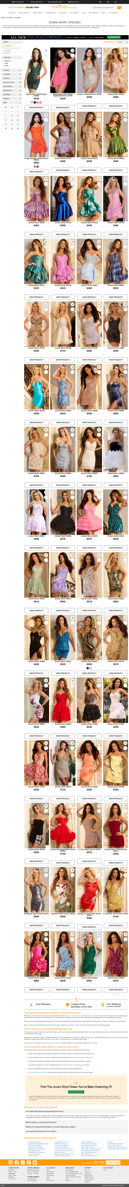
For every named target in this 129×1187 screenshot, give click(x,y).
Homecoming (50, 1171)
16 (12, 120)
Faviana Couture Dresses (36, 1152)
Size (5, 102)
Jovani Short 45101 (63, 978)
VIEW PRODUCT (36, 108)
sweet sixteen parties (66, 1065)
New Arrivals (93, 13)
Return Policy (88, 1175)
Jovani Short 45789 (63, 348)
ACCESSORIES (113, 13)
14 (6, 120)
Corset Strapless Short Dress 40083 (62, 850)
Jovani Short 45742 (63, 158)
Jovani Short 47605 (36, 787)
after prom (88, 1057)
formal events (87, 1016)
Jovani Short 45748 (63, 285)
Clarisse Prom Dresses (35, 1147)
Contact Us (87, 1171)
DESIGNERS (74, 13)
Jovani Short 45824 (89, 285)
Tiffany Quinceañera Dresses (117, 1147)
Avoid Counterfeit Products (73, 1177)
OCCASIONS (63, 13)
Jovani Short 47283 (89, 724)
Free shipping (74, 2)
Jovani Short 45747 (36, 285)
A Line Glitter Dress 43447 (89, 849)
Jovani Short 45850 (63, 473)
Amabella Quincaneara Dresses (38, 1143)
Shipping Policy (89, 1177)
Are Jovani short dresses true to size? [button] (41, 1131)
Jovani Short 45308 (116, 787)
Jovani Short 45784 (89, 348)
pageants (90, 1053)
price (5, 42)
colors (6, 74)
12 (18, 116)
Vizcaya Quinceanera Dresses (117, 1149)
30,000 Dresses (18, 2)
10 (12, 116)
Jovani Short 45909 (89, 536)
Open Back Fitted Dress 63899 (36, 95)
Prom (48, 1170)
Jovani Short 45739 (116, 223)
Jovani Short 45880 (116, 473)
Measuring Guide (70, 1175)
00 (12, 107)
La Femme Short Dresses (63, 1149)
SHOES (103, 13)
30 (18, 128)
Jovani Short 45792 (36, 348)
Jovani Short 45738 (63, 223)
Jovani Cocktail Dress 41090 (89, 94)
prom (69, 1016)
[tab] (76, 1111)
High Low (8, 61)
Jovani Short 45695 (36, 223)
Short (6, 65)
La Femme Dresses (61, 1147)
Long (6, 63)
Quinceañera (50, 1173)
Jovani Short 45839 (36, 411)
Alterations (87, 1173)
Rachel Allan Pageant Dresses (90, 1149)
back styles (8, 82)
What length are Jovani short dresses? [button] (41, 1122)
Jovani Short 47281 (116, 724)
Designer (18, 17)
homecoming (75, 1016)
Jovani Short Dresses (61, 1142)
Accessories (50, 1180)
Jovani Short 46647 (63, 661)
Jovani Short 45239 (36, 849)
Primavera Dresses (87, 1142)
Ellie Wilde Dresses (34, 1150)
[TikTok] (23, 1162)
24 (18, 124)
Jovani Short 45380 (89, 787)
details (6, 98)
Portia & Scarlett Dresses (63, 1156)
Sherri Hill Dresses (87, 1154)
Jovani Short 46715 (116, 661)
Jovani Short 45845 (63, 411)
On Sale (7, 50)
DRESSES (12, 13)
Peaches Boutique (108, 1185)
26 (6, 128)
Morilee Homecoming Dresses (64, 1154)
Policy (2, 1185)
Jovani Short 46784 (116, 94)
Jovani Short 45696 (116, 158)
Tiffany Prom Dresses (114, 1145)
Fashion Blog (69, 1170)
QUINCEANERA (50, 13)
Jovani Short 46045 (116, 536)
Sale (48, 1177)
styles (6, 70)
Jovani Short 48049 (63, 787)
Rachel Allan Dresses (88, 1147)
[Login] (115, 2)
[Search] (119, 7)
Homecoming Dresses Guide (74, 1173)
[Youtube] (35, 1162)
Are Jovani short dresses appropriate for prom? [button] (44, 1111)
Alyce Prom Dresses (34, 1142)
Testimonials (88, 1180)
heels (42, 1043)
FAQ (67, 1179)
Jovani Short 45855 (89, 473)
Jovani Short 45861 (36, 536)
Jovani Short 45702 (89, 158)
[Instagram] (11, 1162)
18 (18, 120)
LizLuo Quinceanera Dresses (64, 1150)
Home (3, 17)
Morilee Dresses (60, 1152)
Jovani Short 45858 (116, 411)
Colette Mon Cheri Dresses (36, 1149)
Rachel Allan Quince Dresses (90, 1150)
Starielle (110, 1142)
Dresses (10, 17)
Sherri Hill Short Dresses (89, 1156)
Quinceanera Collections (89, 1145)
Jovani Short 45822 (116, 285)
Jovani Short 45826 (116, 348)
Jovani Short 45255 (116, 978)
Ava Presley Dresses (34, 1145)
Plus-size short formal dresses (37, 1072)
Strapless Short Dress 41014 (36, 914)
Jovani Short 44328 (36, 978)
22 (12, 124)
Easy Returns (37, 2)
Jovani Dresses (33, 1156)
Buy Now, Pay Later (55, 2)
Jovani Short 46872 (89, 661)
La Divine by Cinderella (62, 1145)
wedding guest (80, 1065)
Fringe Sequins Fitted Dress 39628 (36, 159)
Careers (86, 1182)
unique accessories (53, 1043)
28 (12, 128)
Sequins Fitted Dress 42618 (63, 914)
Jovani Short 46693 (36, 724)
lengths (7, 57)
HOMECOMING (37, 13)
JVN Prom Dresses (61, 1143)
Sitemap (68, 1180)
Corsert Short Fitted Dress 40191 (115, 850)
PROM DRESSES (24, 13)
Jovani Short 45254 (89, 978)
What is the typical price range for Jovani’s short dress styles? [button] (51, 1127)
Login (105, 1170)
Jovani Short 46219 (116, 599)
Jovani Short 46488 (36, 661)
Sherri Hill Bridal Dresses (89, 1152)
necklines (7, 86)
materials (7, 90)
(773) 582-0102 (32, 1179)
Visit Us (86, 1170)
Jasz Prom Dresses (34, 1154)
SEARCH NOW (113, 1163)
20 (6, 124)
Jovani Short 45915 (36, 599)
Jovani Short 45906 (63, 536)
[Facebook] (17, 1162)
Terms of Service (89, 1179)
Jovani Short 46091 (63, 599)
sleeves (6, 94)
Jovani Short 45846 (89, 411)
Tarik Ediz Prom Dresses (115, 1143)
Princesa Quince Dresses (89, 1143)
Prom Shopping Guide (72, 1171)
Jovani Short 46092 (89, 599)
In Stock (7, 53)
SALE (83, 13)
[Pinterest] (29, 1162)
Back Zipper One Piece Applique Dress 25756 (63, 95)
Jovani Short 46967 (63, 724)
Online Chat (32, 7)
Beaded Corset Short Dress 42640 (89, 914)
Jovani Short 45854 (36, 473)
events (6, 78)
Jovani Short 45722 (89, 223)
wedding (71, 1025)
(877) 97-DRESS (32, 1180)
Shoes (48, 1179)
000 (6, 107)
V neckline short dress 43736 (115, 914)
